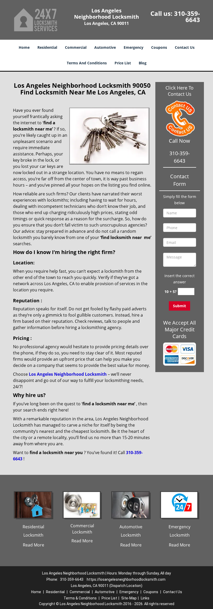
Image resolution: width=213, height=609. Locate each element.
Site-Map (129, 598)
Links (145, 598)
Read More (33, 545)
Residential (47, 47)
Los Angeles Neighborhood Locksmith (68, 374)
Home (24, 47)
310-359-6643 (187, 16)
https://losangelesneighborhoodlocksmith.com (126, 579)
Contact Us (185, 47)
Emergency (133, 47)
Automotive (105, 47)
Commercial (75, 47)
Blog (143, 62)
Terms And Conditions (87, 62)
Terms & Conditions (80, 598)
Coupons (159, 47)
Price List (123, 62)
